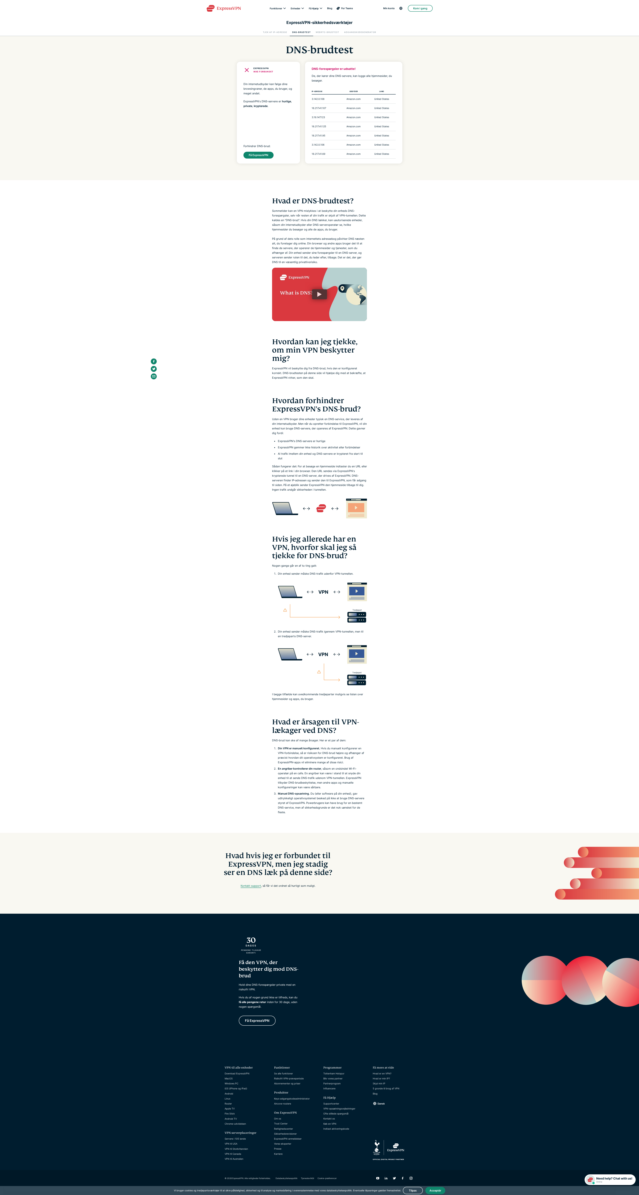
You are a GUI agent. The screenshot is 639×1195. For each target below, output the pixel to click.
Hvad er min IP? (381, 1078)
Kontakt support (251, 885)
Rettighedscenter (283, 1128)
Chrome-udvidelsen (235, 1123)
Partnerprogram (332, 1083)
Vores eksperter (282, 1143)
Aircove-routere (282, 1103)
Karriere (278, 1153)
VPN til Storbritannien (236, 1148)
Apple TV (230, 1108)
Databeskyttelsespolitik (287, 1178)
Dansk (381, 1103)
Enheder (295, 8)
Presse (277, 1148)
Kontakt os (329, 1118)
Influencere (329, 1088)
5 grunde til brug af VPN (386, 1088)
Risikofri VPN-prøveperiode (289, 1078)
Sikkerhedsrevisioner (285, 1133)
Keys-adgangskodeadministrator (292, 1098)
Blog (329, 8)
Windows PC (231, 1083)
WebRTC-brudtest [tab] (327, 32)
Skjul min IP (379, 1083)
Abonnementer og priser (287, 1083)
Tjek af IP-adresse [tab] (275, 32)
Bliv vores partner (332, 1078)
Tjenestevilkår (307, 1178)
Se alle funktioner (283, 1073)
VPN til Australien (234, 1158)
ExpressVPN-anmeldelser (288, 1138)
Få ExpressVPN (258, 155)
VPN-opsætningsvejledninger (339, 1108)
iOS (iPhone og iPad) (236, 1088)
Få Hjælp (314, 8)
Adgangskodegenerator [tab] (360, 32)
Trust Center (281, 1123)
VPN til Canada (233, 1153)
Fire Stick (230, 1113)
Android (229, 1093)
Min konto (389, 8)
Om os (277, 1118)
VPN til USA (231, 1143)
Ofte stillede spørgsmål (335, 1113)
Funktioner (276, 8)
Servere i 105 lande (235, 1138)
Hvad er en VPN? (382, 1073)
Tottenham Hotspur (333, 1073)
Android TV (231, 1118)
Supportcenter (331, 1103)
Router (228, 1103)
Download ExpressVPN (237, 1073)
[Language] (401, 8)
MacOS (229, 1078)
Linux (227, 1098)
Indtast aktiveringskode (336, 1128)
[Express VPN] (223, 8)
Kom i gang (420, 8)
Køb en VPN (329, 1123)
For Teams (347, 8)
